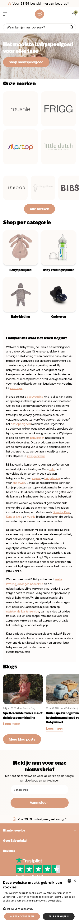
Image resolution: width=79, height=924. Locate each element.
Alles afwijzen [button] (59, 916)
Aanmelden (39, 803)
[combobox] (69, 881)
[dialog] (39, 900)
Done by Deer (61, 512)
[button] (39, 908)
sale (51, 469)
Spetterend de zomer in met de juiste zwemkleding (23, 716)
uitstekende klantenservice (22, 611)
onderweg (19, 482)
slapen (36, 478)
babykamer (37, 437)
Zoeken (71, 27)
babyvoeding (35, 396)
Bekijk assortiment (5, 14)
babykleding (52, 478)
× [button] (74, 880)
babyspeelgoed (20, 424)
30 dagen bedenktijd (30, 584)
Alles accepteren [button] (22, 916)
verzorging (16, 388)
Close (39, 831)
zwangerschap (36, 456)
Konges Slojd (14, 516)
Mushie (31, 516)
